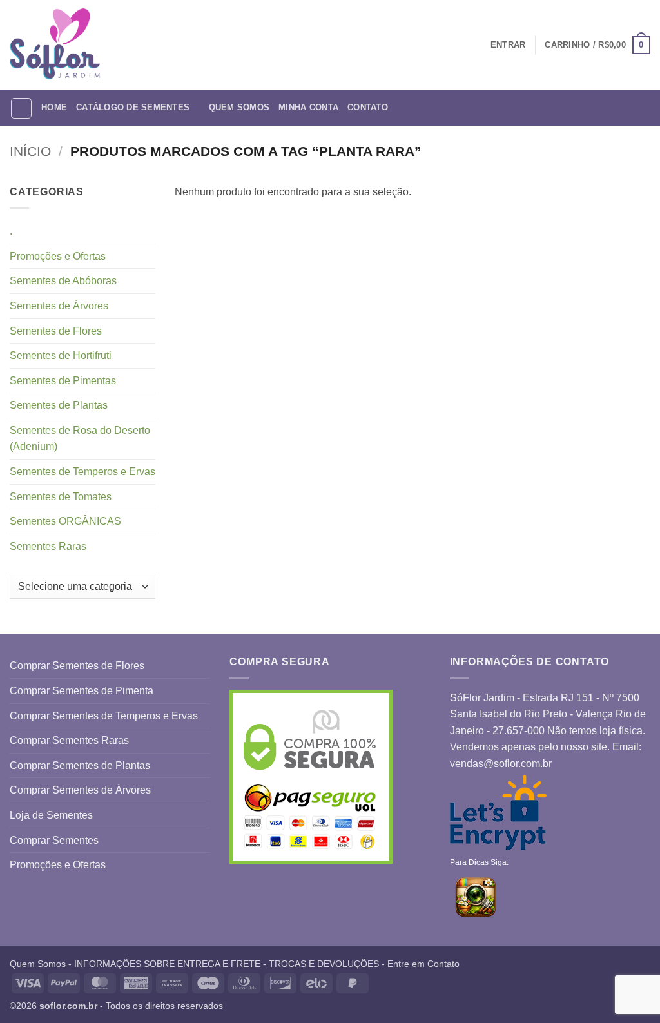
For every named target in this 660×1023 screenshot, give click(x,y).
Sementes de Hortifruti (61, 355)
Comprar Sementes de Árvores (80, 789)
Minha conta (308, 107)
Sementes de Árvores (59, 305)
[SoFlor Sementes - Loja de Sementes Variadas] (55, 45)
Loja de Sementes (51, 815)
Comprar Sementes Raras (69, 740)
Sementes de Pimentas (63, 380)
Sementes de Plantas (59, 405)
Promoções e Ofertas (58, 256)
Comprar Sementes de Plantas (80, 765)
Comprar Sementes (54, 840)
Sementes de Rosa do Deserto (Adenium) (80, 439)
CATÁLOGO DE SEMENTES (132, 107)
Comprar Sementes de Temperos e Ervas (104, 715)
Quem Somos (239, 107)
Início (30, 151)
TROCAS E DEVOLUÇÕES (324, 964)
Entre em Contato (423, 964)
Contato (367, 107)
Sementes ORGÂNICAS (65, 521)
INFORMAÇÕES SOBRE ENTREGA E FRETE (167, 964)
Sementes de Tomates (61, 496)
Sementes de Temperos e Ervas (82, 471)
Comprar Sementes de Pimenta (81, 690)
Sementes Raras (48, 546)
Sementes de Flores (56, 331)
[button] (597, 45)
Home (54, 107)
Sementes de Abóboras (63, 280)
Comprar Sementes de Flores (77, 665)
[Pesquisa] (21, 108)
